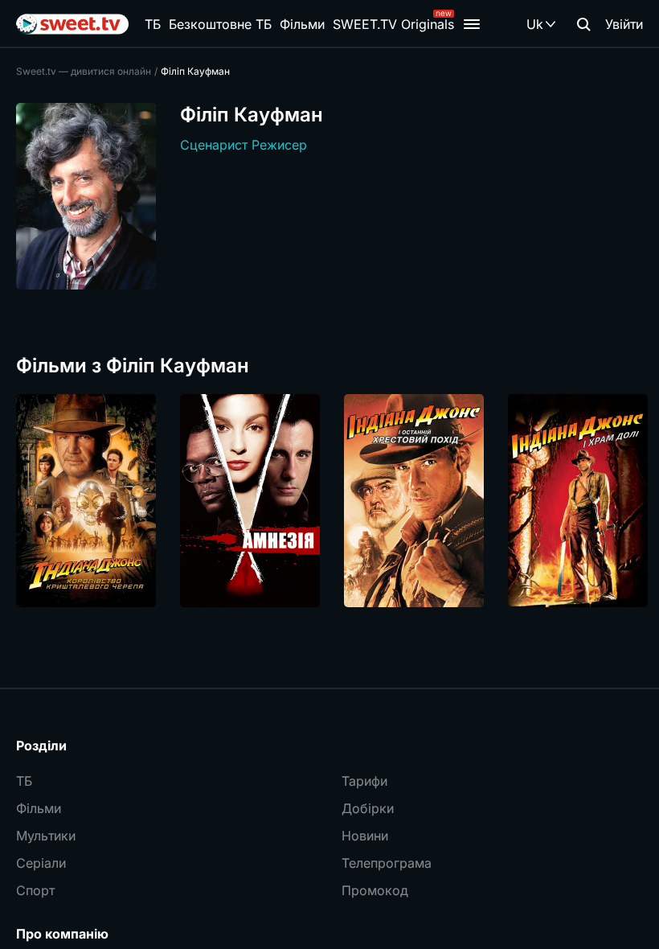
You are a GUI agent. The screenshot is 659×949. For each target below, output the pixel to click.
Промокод (375, 890)
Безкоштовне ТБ (220, 24)
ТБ (153, 24)
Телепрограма (387, 863)
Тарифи (364, 781)
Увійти (624, 24)
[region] (329, 500)
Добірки (368, 808)
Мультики (46, 836)
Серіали (41, 863)
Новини (365, 836)
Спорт (35, 890)
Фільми (302, 24)
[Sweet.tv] (72, 24)
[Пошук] (583, 24)
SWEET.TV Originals (393, 24)
